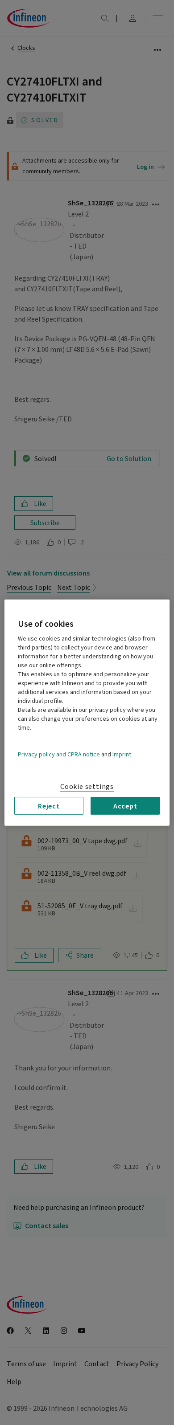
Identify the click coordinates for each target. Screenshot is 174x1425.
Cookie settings (87, 786)
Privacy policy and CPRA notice (59, 754)
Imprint (121, 754)
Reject (49, 805)
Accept (125, 805)
